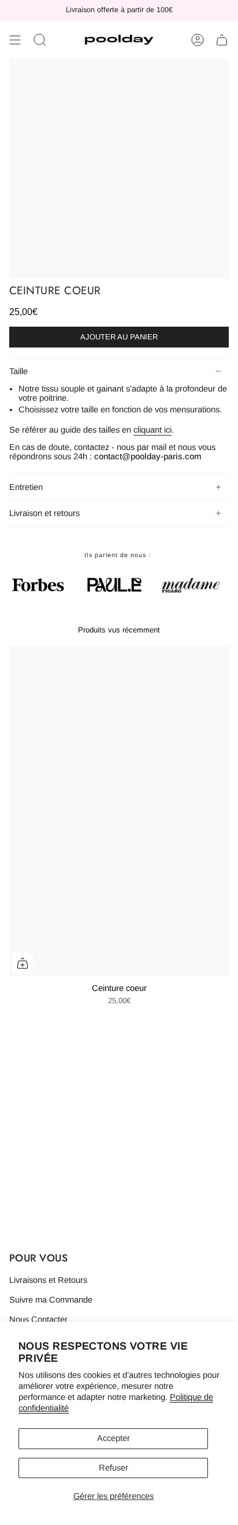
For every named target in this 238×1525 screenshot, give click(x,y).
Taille (18, 371)
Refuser (113, 1467)
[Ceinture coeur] (119, 811)
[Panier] (222, 40)
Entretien (26, 487)
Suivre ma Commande (50, 1299)
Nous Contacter (38, 1319)
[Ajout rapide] (22, 963)
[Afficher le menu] (15, 40)
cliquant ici (152, 429)
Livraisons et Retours (48, 1280)
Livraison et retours (44, 513)
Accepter (113, 1438)
